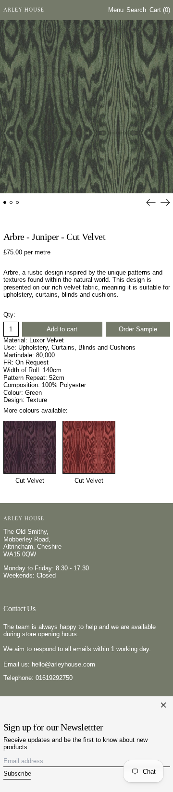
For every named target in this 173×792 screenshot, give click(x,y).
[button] (136, 10)
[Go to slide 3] (17, 202)
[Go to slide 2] (11, 202)
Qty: (9, 314)
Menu (116, 9)
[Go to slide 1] (5, 202)
